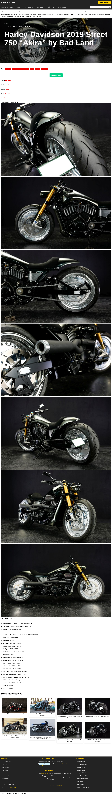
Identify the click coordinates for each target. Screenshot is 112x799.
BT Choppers (59, 14)
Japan (31, 69)
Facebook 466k (81, 761)
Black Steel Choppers (68, 14)
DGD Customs (91, 14)
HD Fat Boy (34, 11)
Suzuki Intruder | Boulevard (73, 11)
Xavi (7, 23)
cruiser (15, 69)
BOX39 (18, 14)
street (37, 69)
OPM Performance (36, 16)
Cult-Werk (16, 16)
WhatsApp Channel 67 (83, 787)
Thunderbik (23, 14)
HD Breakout (27, 11)
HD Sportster (41, 11)
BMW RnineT (48, 11)
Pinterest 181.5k (81, 770)
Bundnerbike (106, 14)
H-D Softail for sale (56, 75)
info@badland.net (10, 84)
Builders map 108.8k (82, 778)
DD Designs (99, 14)
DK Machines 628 (82, 776)
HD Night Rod (19, 11)
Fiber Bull (3, 16)
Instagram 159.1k (81, 773)
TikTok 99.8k (80, 781)
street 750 (44, 69)
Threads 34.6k (80, 784)
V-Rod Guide (61, 7)
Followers (50, 7)
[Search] (109, 7)
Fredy (76, 14)
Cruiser (6, 97)
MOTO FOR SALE (104, 2)
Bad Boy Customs (32, 14)
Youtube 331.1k (81, 767)
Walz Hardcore (11, 14)
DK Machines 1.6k (82, 764)
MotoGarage (10, 16)
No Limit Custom (51, 14)
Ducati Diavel (55, 11)
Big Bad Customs (41, 14)
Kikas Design (28, 16)
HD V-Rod (12, 11)
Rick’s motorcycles (82, 14)
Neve (2, 797)
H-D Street (8, 93)
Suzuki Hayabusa (85, 11)
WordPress (15, 797)
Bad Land (22, 16)
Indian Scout (63, 11)
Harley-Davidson (23, 69)
